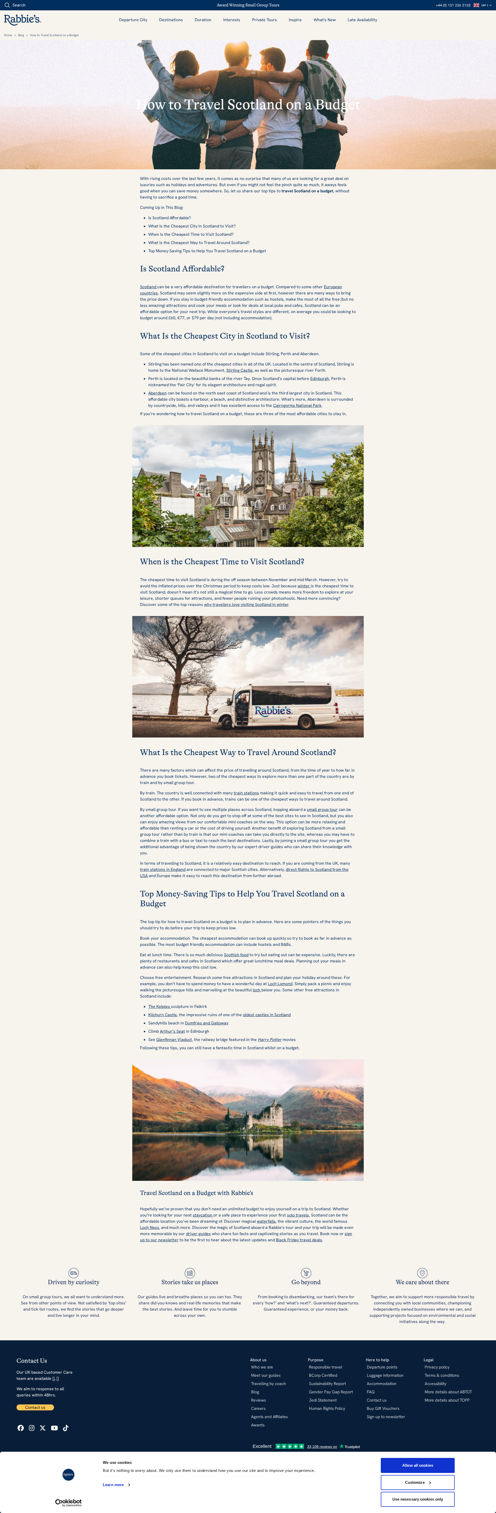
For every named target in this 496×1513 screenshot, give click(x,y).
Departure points (382, 1367)
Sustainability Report (327, 1383)
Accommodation (382, 1383)
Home (8, 35)
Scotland (148, 287)
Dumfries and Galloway (206, 1023)
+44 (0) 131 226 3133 (453, 5)
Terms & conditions (442, 1375)
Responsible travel (325, 1367)
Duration (203, 19)
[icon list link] (21, 1428)
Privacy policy (437, 1367)
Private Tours (264, 19)
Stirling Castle (239, 370)
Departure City (133, 19)
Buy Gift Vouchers (383, 1408)
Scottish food (236, 954)
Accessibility (435, 1383)
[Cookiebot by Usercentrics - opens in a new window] (68, 1503)
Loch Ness (149, 1227)
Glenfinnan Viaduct (174, 1039)
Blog (21, 35)
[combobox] (33, 5)
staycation (203, 1215)
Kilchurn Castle (162, 1014)
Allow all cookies (417, 1465)
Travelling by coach (268, 1383)
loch (257, 990)
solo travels (298, 1215)
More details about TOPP (447, 1400)
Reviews (258, 1400)
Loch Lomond (280, 983)
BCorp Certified (323, 1375)
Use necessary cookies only (417, 1499)
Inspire (295, 19)
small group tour (322, 809)
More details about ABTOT (448, 1392)
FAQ (371, 1392)
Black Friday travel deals (299, 1240)
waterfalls (266, 1221)
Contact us (35, 1407)
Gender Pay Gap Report (331, 1392)
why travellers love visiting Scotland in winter (246, 604)
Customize (415, 1482)
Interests (231, 19)
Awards (258, 1425)
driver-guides (198, 1233)
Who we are (262, 1367)
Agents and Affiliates (269, 1416)
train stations (246, 793)
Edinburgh (319, 378)
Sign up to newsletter (386, 1416)
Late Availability (362, 19)
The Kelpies (159, 1006)
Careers (258, 1408)
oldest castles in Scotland (267, 1014)
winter (304, 586)
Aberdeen (157, 393)
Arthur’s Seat (172, 1031)
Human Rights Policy (327, 1408)
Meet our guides (266, 1375)
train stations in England (162, 869)
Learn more (113, 1484)
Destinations (171, 19)
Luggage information (385, 1375)
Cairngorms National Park (297, 405)
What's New (325, 19)
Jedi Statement (323, 1400)
